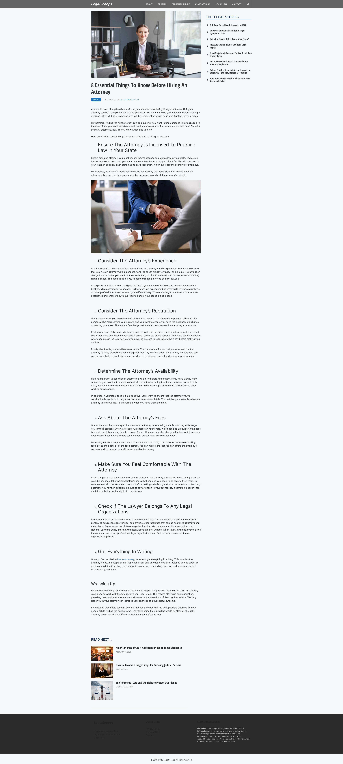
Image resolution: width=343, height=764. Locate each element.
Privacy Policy (153, 728)
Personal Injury (181, 4)
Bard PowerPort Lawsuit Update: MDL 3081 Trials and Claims (230, 80)
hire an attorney (125, 559)
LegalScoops (101, 3)
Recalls (162, 4)
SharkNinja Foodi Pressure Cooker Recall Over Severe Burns (231, 54)
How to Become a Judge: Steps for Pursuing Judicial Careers (148, 665)
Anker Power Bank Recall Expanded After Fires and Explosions (229, 63)
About (149, 4)
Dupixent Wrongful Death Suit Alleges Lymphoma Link (227, 32)
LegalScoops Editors (129, 100)
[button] (248, 4)
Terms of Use (152, 732)
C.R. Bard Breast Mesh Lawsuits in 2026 (228, 25)
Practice (96, 100)
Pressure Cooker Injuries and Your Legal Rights (228, 46)
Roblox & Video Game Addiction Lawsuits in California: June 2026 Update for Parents (230, 71)
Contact (236, 4)
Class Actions (202, 4)
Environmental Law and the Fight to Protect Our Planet (146, 682)
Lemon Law (221, 4)
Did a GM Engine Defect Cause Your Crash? (229, 39)
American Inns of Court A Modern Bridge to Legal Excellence (149, 648)
